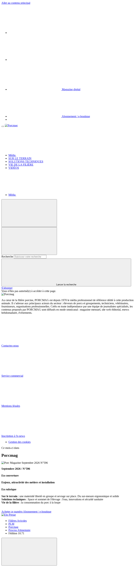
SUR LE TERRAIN (19, 158)
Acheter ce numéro (12, 511)
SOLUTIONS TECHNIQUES (25, 161)
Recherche (7, 256)
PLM (11, 523)
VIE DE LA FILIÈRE (20, 164)
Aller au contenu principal (15, 2)
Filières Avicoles (17, 520)
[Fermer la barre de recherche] (29, 241)
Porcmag (13, 527)
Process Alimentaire (19, 530)
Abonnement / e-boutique (37, 511)
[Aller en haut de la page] (29, 552)
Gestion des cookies (19, 441)
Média (12, 155)
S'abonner (6, 287)
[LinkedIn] (34, 32)
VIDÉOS (13, 167)
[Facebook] (34, 59)
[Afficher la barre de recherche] (29, 213)
